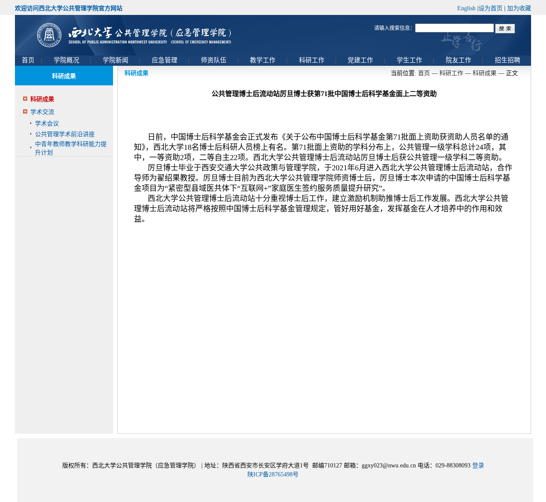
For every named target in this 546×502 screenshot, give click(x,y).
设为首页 (490, 8)
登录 (478, 465)
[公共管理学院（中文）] (273, 35)
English (466, 8)
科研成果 (42, 99)
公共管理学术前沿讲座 (65, 134)
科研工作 (451, 73)
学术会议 (47, 123)
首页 (424, 73)
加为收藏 (519, 8)
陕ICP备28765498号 (273, 474)
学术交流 (42, 112)
